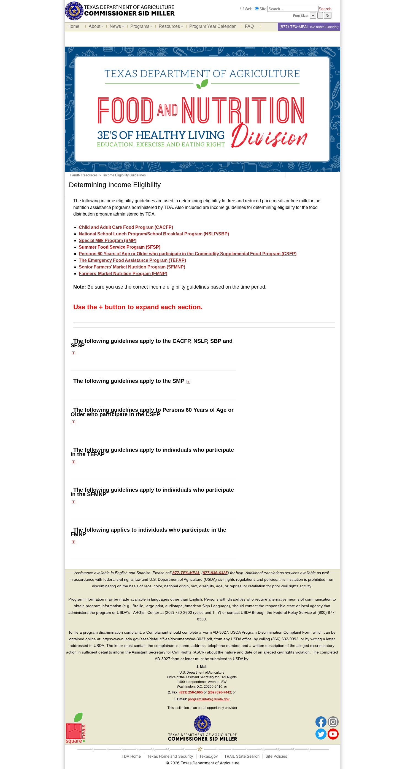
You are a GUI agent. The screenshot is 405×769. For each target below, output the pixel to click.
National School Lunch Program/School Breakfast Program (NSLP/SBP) (154, 234)
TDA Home (131, 756)
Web (249, 8)
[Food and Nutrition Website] (120, 10)
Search (325, 8)
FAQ (249, 26)
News (114, 27)
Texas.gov (208, 756)
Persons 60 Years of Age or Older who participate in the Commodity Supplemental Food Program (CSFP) (187, 253)
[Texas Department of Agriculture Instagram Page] (333, 721)
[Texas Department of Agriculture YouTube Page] (333, 734)
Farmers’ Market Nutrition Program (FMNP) (123, 273)
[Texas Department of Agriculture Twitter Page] (320, 734)
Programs (138, 27)
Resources (168, 27)
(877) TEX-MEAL (294, 26)
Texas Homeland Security (170, 756)
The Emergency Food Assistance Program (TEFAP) (132, 260)
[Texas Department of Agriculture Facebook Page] (320, 721)
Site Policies (276, 756)
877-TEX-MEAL (186, 573)
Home (73, 26)
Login (268, 762)
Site (263, 8)
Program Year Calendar (212, 26)
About (93, 27)
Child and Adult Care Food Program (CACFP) (126, 227)
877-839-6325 (215, 573)
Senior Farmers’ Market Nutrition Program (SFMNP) (132, 267)
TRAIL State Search (242, 756)
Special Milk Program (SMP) (107, 240)
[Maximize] (73, 353)
